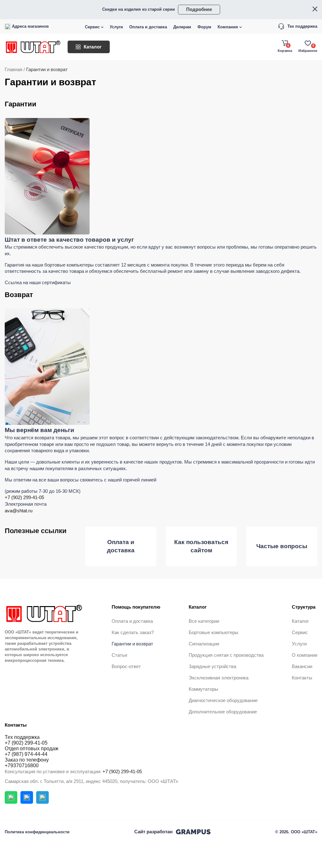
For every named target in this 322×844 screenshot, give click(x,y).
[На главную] (33, 47)
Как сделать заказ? (133, 632)
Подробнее (199, 9)
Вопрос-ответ (126, 666)
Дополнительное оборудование (223, 711)
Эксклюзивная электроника (218, 677)
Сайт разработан (153, 831)
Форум (204, 27)
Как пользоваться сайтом (201, 546)
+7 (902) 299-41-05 (24, 497)
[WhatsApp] (11, 797)
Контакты (302, 677)
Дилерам (182, 27)
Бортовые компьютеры (213, 632)
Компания (228, 27)
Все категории (204, 621)
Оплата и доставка (148, 27)
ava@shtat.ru (18, 510)
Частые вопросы (281, 546)
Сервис (92, 27)
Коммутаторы (203, 689)
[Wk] (26, 797)
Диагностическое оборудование (223, 700)
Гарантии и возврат (132, 643)
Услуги (116, 27)
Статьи (119, 655)
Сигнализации (204, 643)
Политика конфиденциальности (37, 832)
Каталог (93, 46)
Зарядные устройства (212, 666)
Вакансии (302, 666)
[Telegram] (42, 797)
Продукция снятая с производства (226, 655)
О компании (304, 655)
